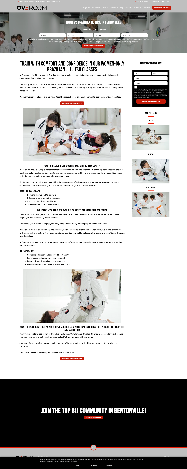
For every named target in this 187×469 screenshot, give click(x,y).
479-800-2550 (155, 1)
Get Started (96, 8)
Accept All (78, 465)
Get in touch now (142, 1)
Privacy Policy (64, 461)
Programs (86, 8)
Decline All (93, 465)
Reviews (105, 8)
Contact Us (138, 8)
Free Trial (146, 8)
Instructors (114, 8)
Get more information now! (72, 103)
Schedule (128, 8)
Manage (109, 465)
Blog (121, 8)
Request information (93, 417)
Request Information (161, 8)
